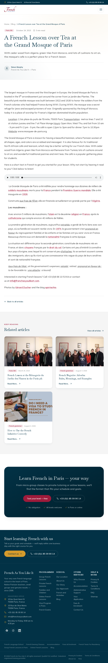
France (47, 190)
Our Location (62, 577)
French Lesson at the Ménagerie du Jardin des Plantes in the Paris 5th (26, 377)
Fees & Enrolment (69, 644)
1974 (58, 228)
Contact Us (78, 610)
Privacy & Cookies (75, 656)
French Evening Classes (35, 644)
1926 (24, 194)
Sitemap (94, 596)
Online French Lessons (39, 648)
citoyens (28, 247)
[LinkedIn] (19, 630)
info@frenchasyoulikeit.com (24, 280)
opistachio (50, 287)
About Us (60, 581)
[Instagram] (13, 630)
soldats (12, 190)
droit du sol (55, 247)
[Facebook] (6, 630)
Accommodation (81, 586)
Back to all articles (15, 301)
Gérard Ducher (23, 287)
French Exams (45, 610)
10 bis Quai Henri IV (14, 2)
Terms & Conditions (92, 656)
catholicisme (14, 218)
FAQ (92, 592)
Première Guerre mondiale (77, 190)
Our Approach (62, 588)
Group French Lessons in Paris (16, 648)
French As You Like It (18, 573)
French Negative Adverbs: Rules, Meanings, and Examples (75, 377)
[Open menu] (101, 9)
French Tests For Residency (89, 644)
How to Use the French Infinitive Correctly (19, 432)
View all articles (94, 331)
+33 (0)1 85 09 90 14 (96, 2)
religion (75, 214)
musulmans (22, 190)
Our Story (60, 585)
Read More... (13, 384)
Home (6, 24)
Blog (13, 24)
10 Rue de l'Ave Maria (32, 2)
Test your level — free (37, 498)
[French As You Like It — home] (10, 9)
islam (51, 214)
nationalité (53, 236)
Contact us (13, 553)
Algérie (96, 200)
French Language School (13, 644)
